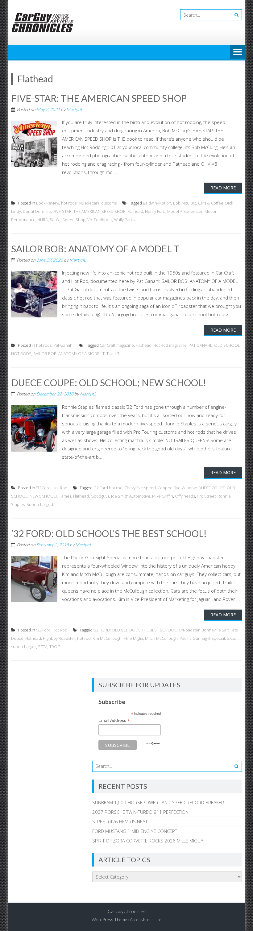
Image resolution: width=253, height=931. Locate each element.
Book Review (47, 203)
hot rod (84, 638)
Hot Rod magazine (170, 345)
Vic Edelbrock (99, 219)
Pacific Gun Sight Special (202, 638)
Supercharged (40, 504)
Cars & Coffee (210, 203)
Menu (237, 52)
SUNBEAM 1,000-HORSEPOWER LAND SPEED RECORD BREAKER (158, 802)
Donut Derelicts (37, 211)
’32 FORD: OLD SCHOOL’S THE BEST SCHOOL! (109, 533)
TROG (54, 646)
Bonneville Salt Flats (219, 630)
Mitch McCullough (161, 638)
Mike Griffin (162, 496)
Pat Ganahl (63, 345)
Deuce (17, 638)
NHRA (42, 219)
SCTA (43, 646)
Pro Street (206, 496)
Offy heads (185, 496)
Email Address (114, 720)
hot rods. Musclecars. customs (89, 203)
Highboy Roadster (59, 638)
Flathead (135, 211)
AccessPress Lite (145, 919)
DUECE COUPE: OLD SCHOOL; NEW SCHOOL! (108, 382)
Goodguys (100, 496)
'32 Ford (43, 487)
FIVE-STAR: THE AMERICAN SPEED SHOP (99, 98)
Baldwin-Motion (157, 203)
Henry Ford (155, 211)
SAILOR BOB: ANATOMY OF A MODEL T (95, 248)
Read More (223, 188)
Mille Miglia (133, 638)
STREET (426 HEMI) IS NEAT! (120, 821)
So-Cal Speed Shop (67, 219)
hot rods (44, 345)
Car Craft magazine (117, 345)
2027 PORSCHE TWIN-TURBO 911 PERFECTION (140, 812)
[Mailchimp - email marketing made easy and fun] (152, 743)
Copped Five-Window (177, 487)
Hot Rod (59, 487)
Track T (112, 353)
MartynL (74, 109)
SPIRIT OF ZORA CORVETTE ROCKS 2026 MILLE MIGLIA (147, 841)
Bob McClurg (184, 203)
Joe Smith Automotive (130, 496)
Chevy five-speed (140, 487)
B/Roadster (189, 630)
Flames (65, 496)
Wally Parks (124, 219)
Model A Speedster (185, 211)
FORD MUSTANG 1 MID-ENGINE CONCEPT (134, 831)
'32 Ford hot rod (107, 487)
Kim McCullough (107, 638)
